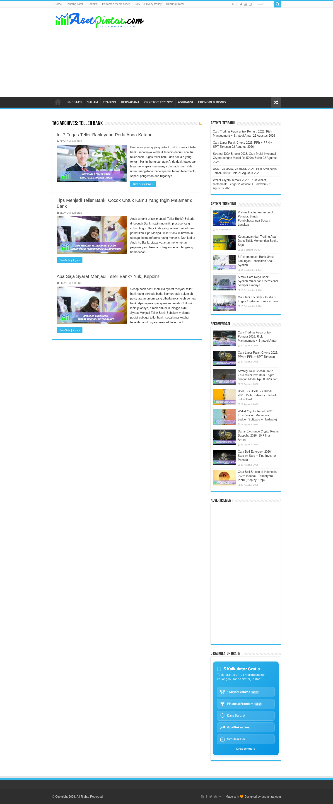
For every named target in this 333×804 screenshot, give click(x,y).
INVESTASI (74, 102)
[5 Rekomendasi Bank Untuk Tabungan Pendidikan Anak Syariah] (224, 262)
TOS (137, 4)
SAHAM (92, 102)
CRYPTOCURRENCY (158, 102)
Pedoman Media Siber (116, 4)
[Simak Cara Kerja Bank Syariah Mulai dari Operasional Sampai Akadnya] (224, 282)
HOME (58, 101)
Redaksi (92, 4)
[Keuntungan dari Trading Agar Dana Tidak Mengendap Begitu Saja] (224, 242)
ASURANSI (185, 102)
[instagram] (250, 4)
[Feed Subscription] (200, 124)
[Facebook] (237, 4)
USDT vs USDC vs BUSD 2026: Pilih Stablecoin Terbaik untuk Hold (257, 395)
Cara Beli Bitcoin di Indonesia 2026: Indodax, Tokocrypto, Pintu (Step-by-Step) (257, 476)
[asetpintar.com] (100, 19)
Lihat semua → (246, 748)
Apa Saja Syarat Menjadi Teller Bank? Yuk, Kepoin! (108, 276)
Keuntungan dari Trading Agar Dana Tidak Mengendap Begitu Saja (258, 240)
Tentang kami (74, 4)
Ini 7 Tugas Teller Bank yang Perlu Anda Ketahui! (106, 134)
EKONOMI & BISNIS (212, 102)
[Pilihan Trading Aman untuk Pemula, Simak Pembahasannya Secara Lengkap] (224, 218)
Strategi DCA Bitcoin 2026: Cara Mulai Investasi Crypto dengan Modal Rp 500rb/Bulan (257, 375)
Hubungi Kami (175, 4)
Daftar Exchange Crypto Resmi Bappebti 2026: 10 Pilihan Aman (258, 435)
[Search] (277, 4)
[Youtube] (246, 4)
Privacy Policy (153, 4)
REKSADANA (130, 102)
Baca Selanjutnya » (143, 184)
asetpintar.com (271, 796)
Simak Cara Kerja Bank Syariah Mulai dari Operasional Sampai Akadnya (258, 281)
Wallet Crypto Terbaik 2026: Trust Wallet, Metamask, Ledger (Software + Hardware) (257, 415)
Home (58, 4)
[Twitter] (241, 4)
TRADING (109, 102)
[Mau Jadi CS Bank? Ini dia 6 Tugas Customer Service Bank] (224, 303)
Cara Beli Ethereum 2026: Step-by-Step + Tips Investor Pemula (257, 455)
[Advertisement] (195, 60)
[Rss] (233, 4)
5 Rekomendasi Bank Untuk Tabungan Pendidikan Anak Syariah (256, 261)
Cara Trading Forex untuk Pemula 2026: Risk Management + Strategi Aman (257, 336)
